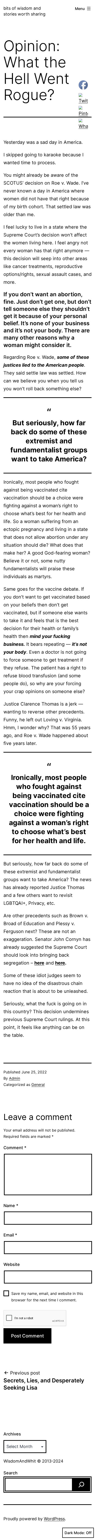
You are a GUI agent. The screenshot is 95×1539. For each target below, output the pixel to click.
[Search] (81, 1484)
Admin (14, 1078)
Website (11, 1264)
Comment (14, 1147)
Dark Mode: (75, 1532)
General (38, 1084)
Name (10, 1205)
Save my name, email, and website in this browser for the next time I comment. (47, 1296)
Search (10, 1472)
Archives (12, 1434)
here (60, 963)
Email (10, 1235)
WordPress (54, 1518)
